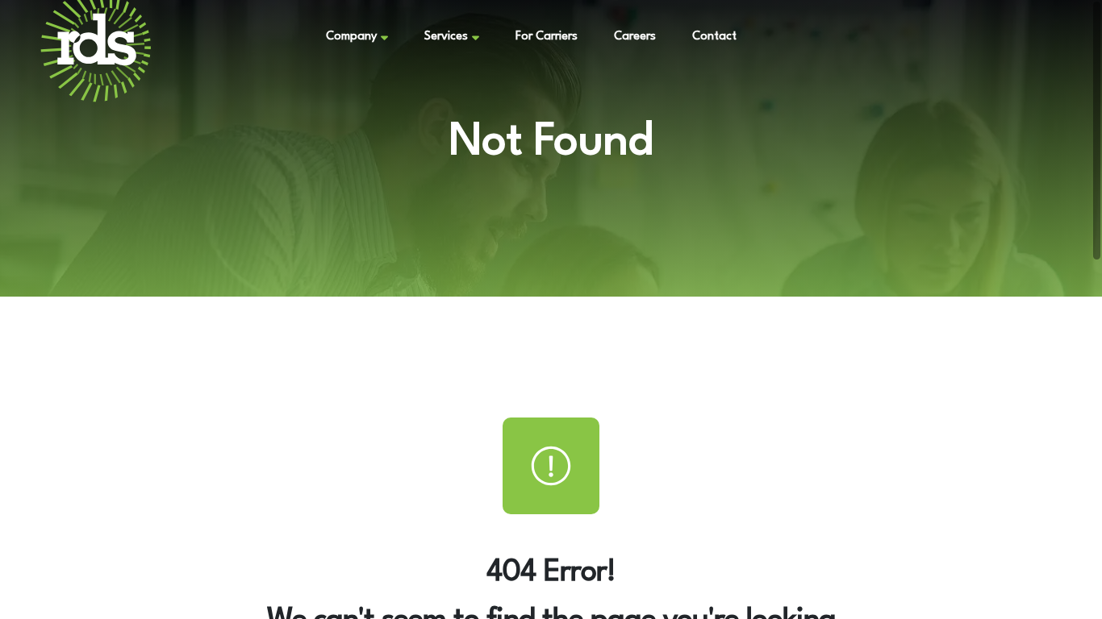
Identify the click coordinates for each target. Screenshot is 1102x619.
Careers (635, 37)
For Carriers (547, 37)
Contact (714, 37)
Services (446, 37)
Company (351, 37)
